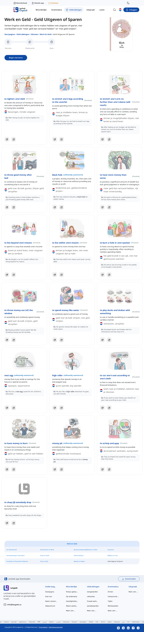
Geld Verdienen (78, 555)
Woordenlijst (71, 586)
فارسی (58, 622)
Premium (54, 3)
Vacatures (111, 550)
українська (22, 622)
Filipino (51, 622)
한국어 (103, 622)
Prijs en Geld (44, 561)
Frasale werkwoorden (93, 601)
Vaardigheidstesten (72, 601)
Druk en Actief (44, 555)
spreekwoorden (93, 606)
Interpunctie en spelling (114, 596)
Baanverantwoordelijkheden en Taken (85, 550)
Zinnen (110, 592)
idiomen (34, 34)
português (83, 622)
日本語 (91, 622)
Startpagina (9, 34)
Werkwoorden (113, 606)
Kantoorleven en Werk (47, 550)
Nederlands (135, 622)
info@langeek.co (14, 604)
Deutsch (74, 622)
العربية (44, 622)
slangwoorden (92, 592)
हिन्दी (39, 622)
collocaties (91, 596)
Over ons (48, 596)
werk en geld (46, 34)
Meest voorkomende (72, 606)
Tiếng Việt (32, 622)
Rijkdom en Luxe (113, 555)
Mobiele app (39, 3)
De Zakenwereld (11, 550)
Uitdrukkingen (23, 34)
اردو (123, 622)
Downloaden (130, 579)
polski (109, 622)
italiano (6, 622)
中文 (97, 622)
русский (13, 622)
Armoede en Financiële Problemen (17, 561)
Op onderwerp (71, 596)
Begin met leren (16, 57)
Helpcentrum (50, 606)
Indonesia (66, 622)
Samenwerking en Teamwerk (15, 555)
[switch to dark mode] (128, 3)
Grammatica (113, 586)
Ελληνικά (117, 622)
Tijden (110, 601)
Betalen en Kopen (79, 561)
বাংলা (128, 622)
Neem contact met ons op (51, 601)
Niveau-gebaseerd (72, 592)
